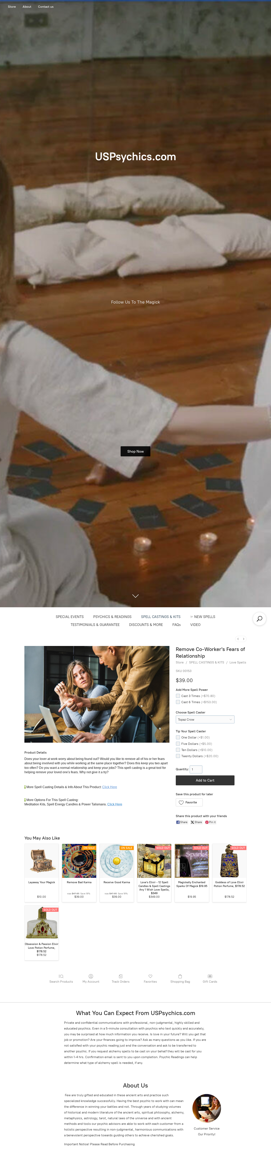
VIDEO (195, 625)
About (27, 7)
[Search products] (259, 618)
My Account (91, 981)
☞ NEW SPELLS (202, 617)
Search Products (61, 981)
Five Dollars (196, 744)
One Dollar (195, 737)
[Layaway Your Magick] (42, 861)
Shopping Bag (180, 981)
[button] (189, 802)
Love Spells (238, 662)
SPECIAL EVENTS (70, 617)
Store (12, 7)
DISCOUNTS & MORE (146, 625)
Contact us (46, 7)
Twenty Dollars (199, 756)
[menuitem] (238, 639)
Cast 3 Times (198, 696)
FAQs (176, 625)
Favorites (150, 981)
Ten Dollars (196, 750)
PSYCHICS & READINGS (112, 617)
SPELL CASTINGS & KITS (161, 617)
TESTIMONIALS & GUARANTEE (95, 625)
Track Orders (121, 981)
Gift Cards (210, 981)
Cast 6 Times (199, 702)
